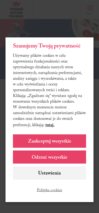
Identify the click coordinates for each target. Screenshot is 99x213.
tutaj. (49, 125)
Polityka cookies (49, 190)
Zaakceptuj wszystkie (49, 141)
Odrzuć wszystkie (49, 157)
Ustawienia (49, 173)
